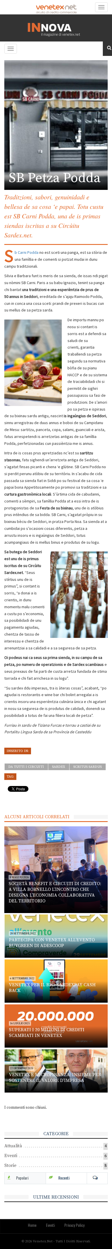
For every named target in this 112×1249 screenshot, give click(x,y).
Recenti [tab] (63, 1178)
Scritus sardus (87, 767)
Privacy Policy (74, 1225)
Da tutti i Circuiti (26, 767)
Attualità (13, 1146)
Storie (10, 1165)
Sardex (58, 767)
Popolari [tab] (22, 1178)
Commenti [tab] (97, 1178)
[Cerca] (107, 48)
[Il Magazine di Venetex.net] (56, 28)
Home (32, 1225)
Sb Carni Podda (26, 252)
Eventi (10, 1156)
